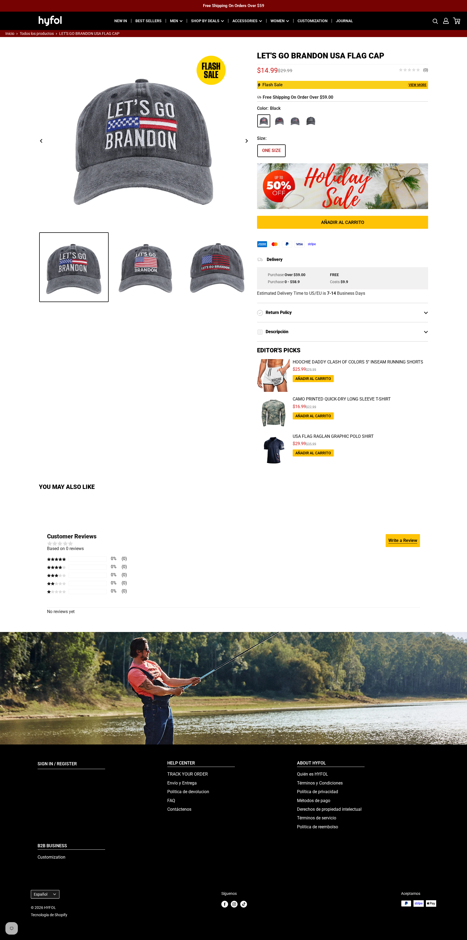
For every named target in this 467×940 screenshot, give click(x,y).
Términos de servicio (316, 817)
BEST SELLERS (148, 21)
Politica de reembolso (317, 826)
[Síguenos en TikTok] (243, 904)
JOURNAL (344, 21)
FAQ (171, 800)
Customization (51, 857)
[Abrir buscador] (435, 20)
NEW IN (120, 21)
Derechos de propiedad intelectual (329, 809)
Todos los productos (37, 33)
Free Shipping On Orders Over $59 (233, 5)
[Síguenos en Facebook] (224, 904)
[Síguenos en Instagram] (234, 904)
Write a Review (402, 540)
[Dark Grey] (279, 120)
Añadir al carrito (342, 222)
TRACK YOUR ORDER (187, 774)
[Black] (263, 120)
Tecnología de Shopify (49, 915)
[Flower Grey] (310, 120)
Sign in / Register (57, 763)
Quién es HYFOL (312, 774)
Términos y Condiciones (320, 783)
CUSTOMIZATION (313, 21)
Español (40, 894)
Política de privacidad (317, 791)
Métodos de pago (313, 800)
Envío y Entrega (182, 783)
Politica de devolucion (188, 791)
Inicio (9, 33)
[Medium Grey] (295, 120)
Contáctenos (179, 809)
